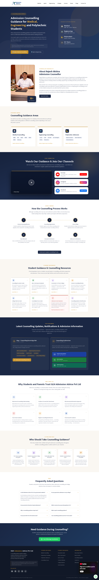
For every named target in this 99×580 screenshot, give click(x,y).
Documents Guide (61, 553)
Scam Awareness (61, 565)
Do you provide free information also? (34, 516)
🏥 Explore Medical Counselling (19, 52)
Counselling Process (45, 560)
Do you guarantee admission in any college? (64, 492)
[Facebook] (15, 571)
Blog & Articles (77, 555)
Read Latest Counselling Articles (23, 360)
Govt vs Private (61, 558)
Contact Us (83, 3)
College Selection (61, 562)
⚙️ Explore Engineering (36, 52)
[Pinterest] (22, 571)
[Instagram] (18, 571)
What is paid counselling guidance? (64, 510)
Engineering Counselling (45, 555)
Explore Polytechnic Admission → (72, 143)
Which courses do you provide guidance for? (64, 505)
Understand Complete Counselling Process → (49, 252)
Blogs (77, 3)
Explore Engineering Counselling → (46, 143)
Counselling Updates (79, 558)
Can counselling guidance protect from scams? (64, 516)
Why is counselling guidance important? (34, 510)
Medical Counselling (45, 553)
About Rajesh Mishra (79, 553)
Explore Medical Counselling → (19, 143)
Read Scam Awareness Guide (57, 310)
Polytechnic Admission (45, 558)
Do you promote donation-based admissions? (34, 505)
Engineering (52, 3)
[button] (31, 182)
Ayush (45, 3)
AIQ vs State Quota (61, 555)
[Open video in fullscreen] (88, 568)
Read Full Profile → (45, 96)
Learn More (14, 292)
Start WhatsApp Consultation (50, 539)
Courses (65, 3)
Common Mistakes (61, 560)
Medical (39, 3)
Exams (71, 3)
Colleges (59, 3)
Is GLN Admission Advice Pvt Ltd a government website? (34, 492)
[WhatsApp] (25, 571)
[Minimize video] (97, 562)
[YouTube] (12, 571)
